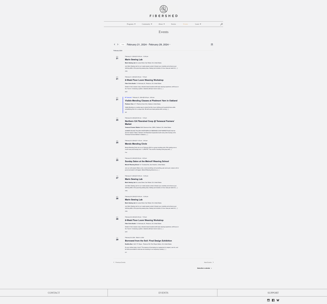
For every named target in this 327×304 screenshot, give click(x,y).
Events (185, 24)
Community (146, 24)
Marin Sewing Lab (134, 59)
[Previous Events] (114, 44)
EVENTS (163, 292)
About (160, 24)
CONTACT (54, 292)
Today (122, 44)
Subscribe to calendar (203, 268)
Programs (130, 24)
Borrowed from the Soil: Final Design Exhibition (148, 240)
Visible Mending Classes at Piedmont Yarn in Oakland (151, 100)
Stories (173, 24)
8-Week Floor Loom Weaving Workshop (144, 79)
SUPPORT (273, 292)
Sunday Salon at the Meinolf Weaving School (147, 161)
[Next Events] (118, 44)
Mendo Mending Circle (136, 143)
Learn (197, 24)
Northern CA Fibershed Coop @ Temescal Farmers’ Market (150, 122)
